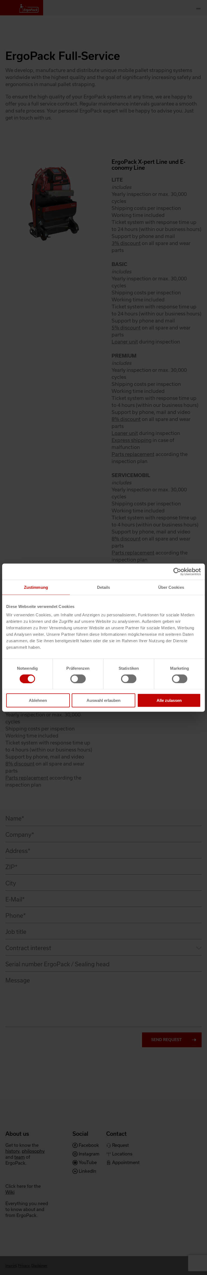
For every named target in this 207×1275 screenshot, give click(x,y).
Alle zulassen (169, 700)
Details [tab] (103, 587)
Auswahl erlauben (103, 700)
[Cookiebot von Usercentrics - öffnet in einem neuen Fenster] (177, 571)
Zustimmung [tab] (36, 587)
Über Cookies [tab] (171, 587)
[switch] (78, 678)
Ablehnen (38, 700)
